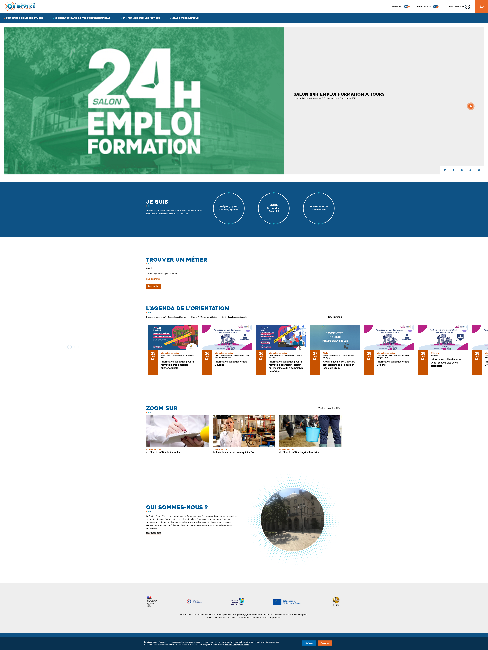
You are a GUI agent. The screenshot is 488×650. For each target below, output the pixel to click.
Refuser (309, 643)
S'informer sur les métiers (141, 18)
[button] (444, 170)
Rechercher (153, 286)
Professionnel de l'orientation (319, 208)
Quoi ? (149, 268)
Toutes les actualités (329, 408)
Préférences (243, 645)
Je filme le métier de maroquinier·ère (234, 452)
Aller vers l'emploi (186, 18)
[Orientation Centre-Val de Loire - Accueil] (20, 6)
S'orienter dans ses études (24, 18)
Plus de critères (153, 279)
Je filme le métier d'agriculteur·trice (299, 452)
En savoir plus (153, 533)
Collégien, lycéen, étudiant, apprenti (228, 208)
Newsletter (397, 6)
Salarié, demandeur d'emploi (273, 208)
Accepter (325, 643)
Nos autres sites (456, 6)
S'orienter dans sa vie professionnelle (83, 18)
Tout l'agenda (335, 317)
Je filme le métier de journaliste (164, 452)
